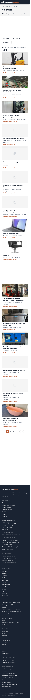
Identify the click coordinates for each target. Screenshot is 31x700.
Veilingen (9, 6)
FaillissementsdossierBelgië (10, 540)
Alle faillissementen (7, 560)
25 (19, 431)
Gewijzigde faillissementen (9, 558)
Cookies (4, 516)
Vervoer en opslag (7, 618)
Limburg (4, 582)
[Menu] (26, 2)
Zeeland (4, 593)
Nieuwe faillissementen (8, 556)
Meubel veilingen (7, 682)
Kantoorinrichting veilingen (10, 684)
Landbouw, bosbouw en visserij (11, 602)
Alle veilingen (6, 14)
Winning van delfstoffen (9, 605)
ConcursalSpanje (7, 544)
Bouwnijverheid (6, 614)
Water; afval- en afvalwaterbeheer (11, 611)
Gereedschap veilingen (8, 673)
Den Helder (5, 642)
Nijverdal (4, 647)
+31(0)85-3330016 (8, 532)
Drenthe (4, 571)
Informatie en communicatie (10, 622)
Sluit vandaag (17, 14)
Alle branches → (6, 625)
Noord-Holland (6, 587)
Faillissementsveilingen (8, 662)
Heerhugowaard (6, 640)
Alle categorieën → (7, 686)
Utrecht (4, 591)
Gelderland (5, 578)
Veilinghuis (16, 38)
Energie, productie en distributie (11, 609)
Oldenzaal (5, 649)
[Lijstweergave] (3, 50)
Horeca (4, 620)
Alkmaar (4, 635)
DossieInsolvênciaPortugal (10, 547)
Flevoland (5, 573)
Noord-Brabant (6, 584)
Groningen (5, 580)
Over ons (4, 503)
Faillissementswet (7, 509)
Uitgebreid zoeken (7, 565)
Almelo (4, 633)
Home (4, 6)
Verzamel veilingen (7, 677)
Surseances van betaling (9, 563)
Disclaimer (5, 512)
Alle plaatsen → (6, 653)
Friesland (4, 575)
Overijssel (4, 589)
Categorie (6, 42)
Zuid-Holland (5, 596)
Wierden (4, 651)
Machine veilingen (7, 669)
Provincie (6, 38)
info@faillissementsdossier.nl (11, 534)
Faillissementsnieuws (8, 660)
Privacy (4, 514)
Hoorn (4, 644)
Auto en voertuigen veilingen (10, 671)
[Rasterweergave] (5, 50)
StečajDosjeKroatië (7, 549)
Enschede (5, 631)
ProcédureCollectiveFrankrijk (10, 542)
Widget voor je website (8, 505)
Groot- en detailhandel (8, 616)
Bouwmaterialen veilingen (9, 675)
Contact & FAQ (6, 507)
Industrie (4, 607)
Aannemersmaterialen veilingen (11, 680)
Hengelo (4, 638)
